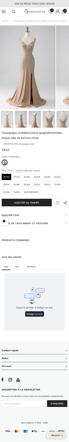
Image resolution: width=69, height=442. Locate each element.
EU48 (27, 184)
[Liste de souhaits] (57, 202)
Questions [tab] (31, 266)
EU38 (37, 177)
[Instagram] (10, 380)
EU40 (47, 177)
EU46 (17, 184)
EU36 (27, 177)
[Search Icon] (17, 11)
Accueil (5, 21)
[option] (27, 67)
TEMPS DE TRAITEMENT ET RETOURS (25, 223)
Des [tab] (17, 266)
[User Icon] (58, 12)
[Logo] (35, 11)
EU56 (6, 192)
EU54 (57, 184)
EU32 (6, 177)
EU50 (37, 184)
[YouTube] (18, 380)
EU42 (57, 177)
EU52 (47, 184)
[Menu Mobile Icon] (4, 12)
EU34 (17, 177)
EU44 (6, 184)
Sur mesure (31, 192)
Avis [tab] (6, 266)
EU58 (17, 192)
